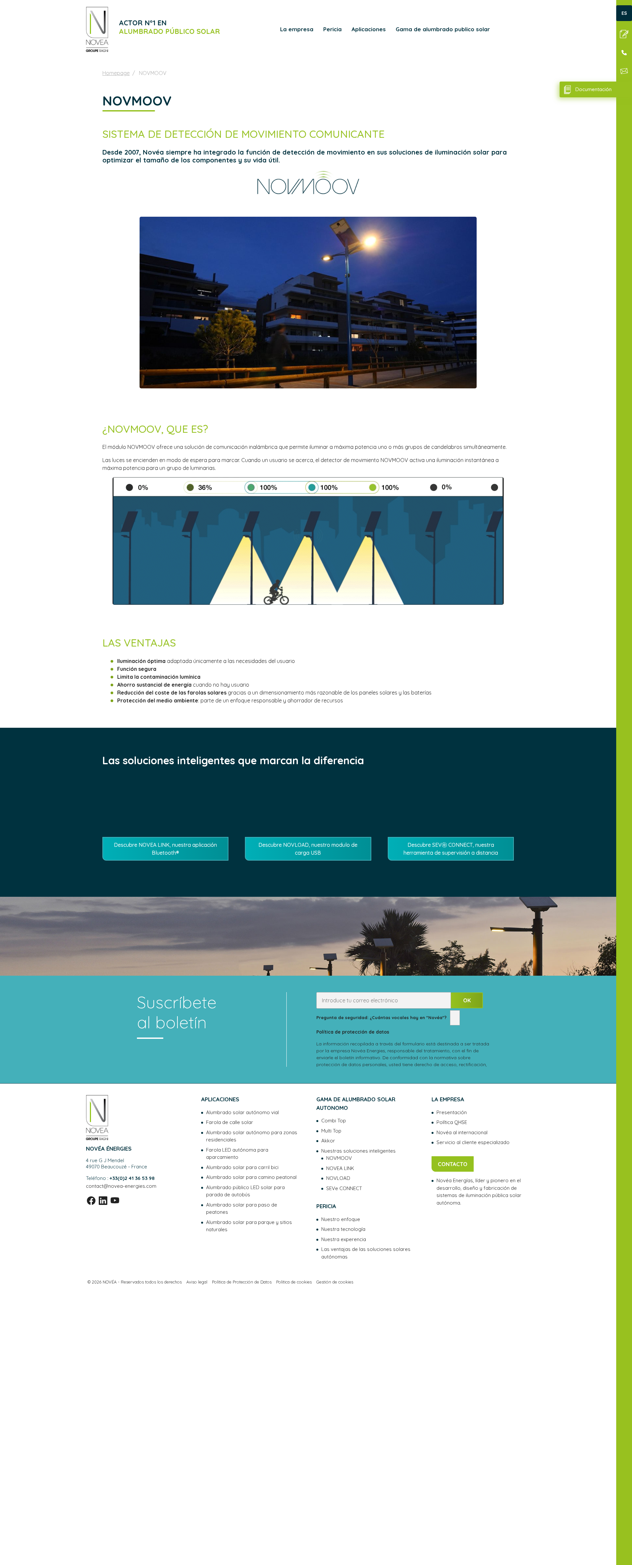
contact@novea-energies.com (121, 1186)
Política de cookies (294, 1281)
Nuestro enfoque (340, 1219)
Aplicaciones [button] (369, 29)
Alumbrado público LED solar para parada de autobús (245, 1191)
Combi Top (333, 1120)
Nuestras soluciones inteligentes (358, 1151)
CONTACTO (452, 1164)
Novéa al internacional (461, 1132)
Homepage (116, 73)
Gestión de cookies (334, 1281)
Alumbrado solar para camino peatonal (251, 1177)
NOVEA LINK (340, 1168)
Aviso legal (196, 1281)
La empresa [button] (296, 29)
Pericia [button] (332, 29)
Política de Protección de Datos (242, 1281)
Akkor (328, 1140)
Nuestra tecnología (343, 1229)
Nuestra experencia (343, 1239)
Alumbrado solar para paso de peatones (241, 1208)
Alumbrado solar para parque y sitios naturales (249, 1226)
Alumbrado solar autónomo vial (242, 1112)
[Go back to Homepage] (97, 29)
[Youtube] (115, 1200)
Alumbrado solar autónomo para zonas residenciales (251, 1136)
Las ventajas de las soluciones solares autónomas (365, 1253)
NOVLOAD (338, 1178)
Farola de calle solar (229, 1122)
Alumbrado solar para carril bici (242, 1167)
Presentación (451, 1112)
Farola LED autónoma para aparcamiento (237, 1154)
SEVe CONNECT (344, 1188)
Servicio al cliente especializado (473, 1142)
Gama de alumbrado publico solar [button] (443, 29)
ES (624, 13)
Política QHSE (451, 1122)
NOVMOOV (339, 1158)
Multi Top (331, 1131)
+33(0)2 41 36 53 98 (132, 1178)
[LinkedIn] (103, 1200)
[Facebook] (91, 1200)
